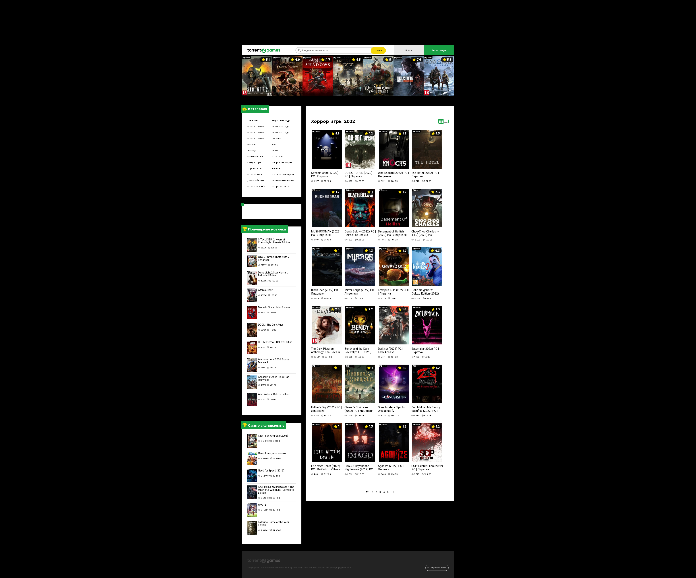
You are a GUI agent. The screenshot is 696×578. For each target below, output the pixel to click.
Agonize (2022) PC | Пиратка (391, 467)
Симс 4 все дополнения (272, 453)
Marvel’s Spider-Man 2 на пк (274, 307)
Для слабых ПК (255, 180)
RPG (274, 144)
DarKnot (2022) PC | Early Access (390, 350)
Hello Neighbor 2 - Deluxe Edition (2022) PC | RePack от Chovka (426, 291)
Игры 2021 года (255, 138)
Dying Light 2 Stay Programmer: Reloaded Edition (273, 274)
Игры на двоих (255, 174)
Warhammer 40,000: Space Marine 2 (273, 361)
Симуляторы (254, 162)
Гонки (275, 150)
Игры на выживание (283, 180)
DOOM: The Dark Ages (270, 324)
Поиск (378, 50)
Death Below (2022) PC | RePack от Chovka (360, 233)
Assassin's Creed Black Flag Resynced (273, 378)
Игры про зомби (256, 186)
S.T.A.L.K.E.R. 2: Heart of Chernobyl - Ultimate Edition (274, 241)
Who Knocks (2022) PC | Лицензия (393, 174)
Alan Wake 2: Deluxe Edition (273, 394)
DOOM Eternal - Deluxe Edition (275, 342)
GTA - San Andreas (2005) (273, 435)
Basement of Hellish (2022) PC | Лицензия (392, 233)
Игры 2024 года (280, 126)
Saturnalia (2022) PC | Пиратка (425, 350)
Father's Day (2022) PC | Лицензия (326, 409)
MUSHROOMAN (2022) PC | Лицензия (325, 233)
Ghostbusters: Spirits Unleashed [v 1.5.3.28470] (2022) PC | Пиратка (393, 409)
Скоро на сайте (280, 186)
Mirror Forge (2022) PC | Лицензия (360, 291)
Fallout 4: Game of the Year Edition (273, 523)
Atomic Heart (265, 290)
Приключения (255, 156)
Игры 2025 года (255, 126)
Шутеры (251, 144)
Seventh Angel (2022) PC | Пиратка (324, 174)
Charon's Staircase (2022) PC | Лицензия (359, 409)
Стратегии (277, 156)
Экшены (276, 138)
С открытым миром (283, 174)
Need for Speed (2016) (271, 470)
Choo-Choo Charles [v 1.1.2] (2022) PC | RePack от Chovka (425, 233)
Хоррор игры (254, 168)
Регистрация (439, 50)
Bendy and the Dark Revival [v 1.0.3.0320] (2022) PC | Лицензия (359, 350)
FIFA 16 (262, 504)
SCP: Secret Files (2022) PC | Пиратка (427, 467)
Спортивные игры (282, 162)
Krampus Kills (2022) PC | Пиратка (393, 291)
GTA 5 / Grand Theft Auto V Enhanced (273, 258)
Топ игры (252, 120)
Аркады (251, 150)
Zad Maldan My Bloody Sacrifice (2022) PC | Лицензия (426, 409)
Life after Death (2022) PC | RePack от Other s (326, 467)
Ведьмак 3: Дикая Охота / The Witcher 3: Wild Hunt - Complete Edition (276, 489)
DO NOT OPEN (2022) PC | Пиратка (358, 174)
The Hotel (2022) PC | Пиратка (425, 174)
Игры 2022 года (280, 132)
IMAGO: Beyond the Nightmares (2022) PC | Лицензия (359, 467)
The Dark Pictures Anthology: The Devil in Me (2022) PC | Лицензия (325, 350)
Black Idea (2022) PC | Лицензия (325, 291)
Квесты (276, 168)
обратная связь (438, 568)
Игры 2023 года (255, 132)
